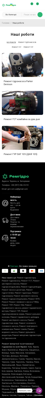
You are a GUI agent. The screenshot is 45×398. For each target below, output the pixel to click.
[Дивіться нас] (7, 260)
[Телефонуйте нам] (24, 260)
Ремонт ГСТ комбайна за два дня (22, 119)
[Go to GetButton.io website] (39, 395)
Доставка (15, 214)
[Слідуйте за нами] (18, 260)
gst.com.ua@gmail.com (18, 189)
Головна (6, 23)
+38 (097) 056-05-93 (20, 185)
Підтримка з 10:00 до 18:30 (15, 234)
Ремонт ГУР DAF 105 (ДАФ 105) (20, 154)
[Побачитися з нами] (13, 260)
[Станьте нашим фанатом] (1, 260)
